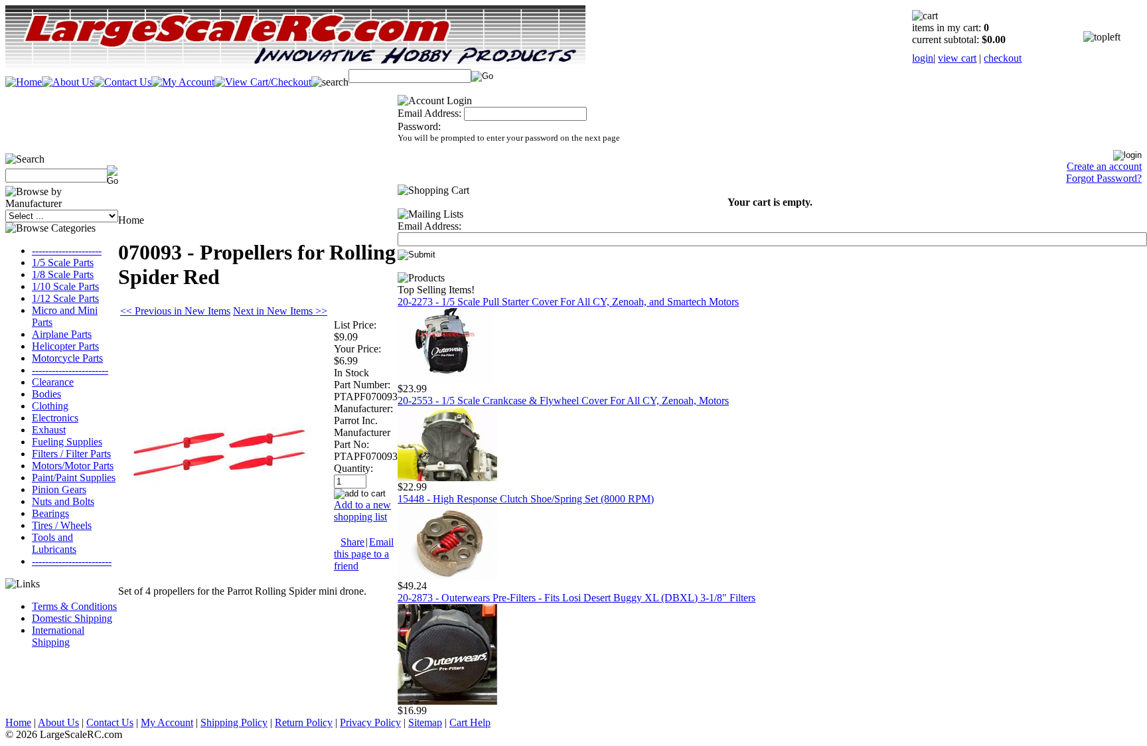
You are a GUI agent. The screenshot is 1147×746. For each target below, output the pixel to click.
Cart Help (470, 722)
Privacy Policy (370, 722)
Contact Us (109, 722)
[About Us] (68, 82)
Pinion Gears (59, 489)
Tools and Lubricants (54, 543)
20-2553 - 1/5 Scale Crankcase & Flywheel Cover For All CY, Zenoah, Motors (563, 400)
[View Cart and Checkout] (262, 82)
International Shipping (58, 636)
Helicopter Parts (65, 346)
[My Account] (182, 82)
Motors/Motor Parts (73, 465)
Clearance (53, 382)
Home (18, 722)
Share (352, 542)
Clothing (50, 405)
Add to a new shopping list (362, 510)
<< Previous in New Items (175, 311)
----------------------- (70, 370)
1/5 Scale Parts (63, 262)
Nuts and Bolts (63, 501)
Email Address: (429, 113)
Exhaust (49, 429)
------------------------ (72, 561)
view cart (957, 58)
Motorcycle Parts (67, 358)
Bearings (50, 513)
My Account (167, 722)
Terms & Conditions (74, 606)
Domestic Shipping (72, 618)
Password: (419, 126)
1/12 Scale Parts (65, 298)
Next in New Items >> (280, 311)
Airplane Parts (62, 334)
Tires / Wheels (62, 525)
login (922, 58)
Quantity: (353, 468)
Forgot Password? (1104, 178)
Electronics (55, 417)
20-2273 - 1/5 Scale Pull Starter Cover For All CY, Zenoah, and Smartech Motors (568, 301)
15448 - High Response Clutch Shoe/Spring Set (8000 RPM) (526, 498)
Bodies (46, 394)
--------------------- (67, 250)
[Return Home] (23, 82)
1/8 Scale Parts (63, 274)
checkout (1003, 58)
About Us (58, 722)
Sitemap (425, 722)
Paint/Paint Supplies (73, 477)
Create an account (1104, 166)
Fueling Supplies (67, 441)
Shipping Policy (234, 722)
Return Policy (304, 722)
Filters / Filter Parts (71, 453)
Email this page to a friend (364, 553)
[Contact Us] (122, 82)
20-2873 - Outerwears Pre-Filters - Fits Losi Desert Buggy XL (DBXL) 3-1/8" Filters (576, 597)
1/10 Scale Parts (65, 286)
